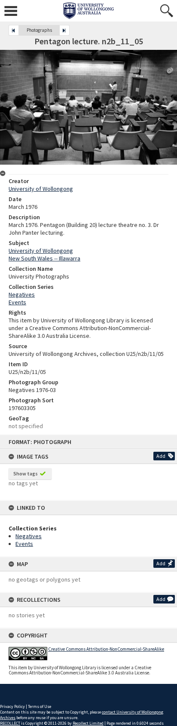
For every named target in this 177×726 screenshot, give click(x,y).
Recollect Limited (88, 723)
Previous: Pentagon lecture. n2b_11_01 (13, 30)
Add (160, 456)
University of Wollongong (41, 189)
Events (24, 544)
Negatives (28, 536)
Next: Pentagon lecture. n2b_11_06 (64, 30)
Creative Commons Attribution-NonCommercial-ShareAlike (106, 649)
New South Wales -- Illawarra (44, 258)
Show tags (25, 473)
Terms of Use (39, 706)
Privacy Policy (12, 706)
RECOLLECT (10, 723)
